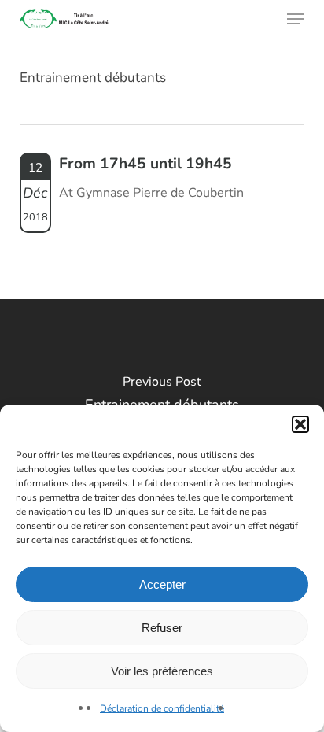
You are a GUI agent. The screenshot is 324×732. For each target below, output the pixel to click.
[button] (300, 424)
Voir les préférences (162, 671)
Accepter (162, 584)
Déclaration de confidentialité (162, 708)
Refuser (162, 627)
